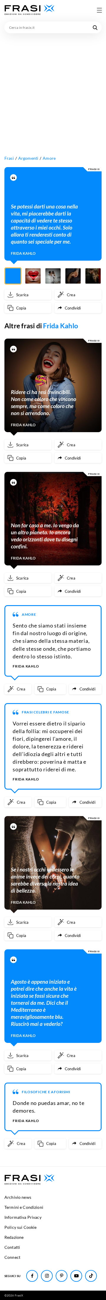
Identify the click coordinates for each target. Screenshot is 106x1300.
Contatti (12, 1247)
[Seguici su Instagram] (47, 1276)
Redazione (14, 1237)
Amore (49, 158)
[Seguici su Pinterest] (61, 1276)
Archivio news (17, 1197)
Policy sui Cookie (20, 1227)
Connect (12, 1257)
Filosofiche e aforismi (46, 1092)
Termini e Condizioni (23, 1207)
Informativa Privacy (23, 1217)
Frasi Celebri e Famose (45, 712)
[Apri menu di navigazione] (99, 10)
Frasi (9, 158)
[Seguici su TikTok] (91, 1276)
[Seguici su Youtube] (76, 1276)
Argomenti (28, 158)
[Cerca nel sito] (95, 27)
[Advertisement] (53, 89)
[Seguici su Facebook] (32, 1276)
